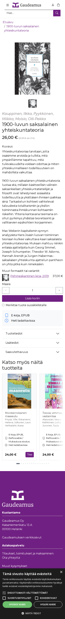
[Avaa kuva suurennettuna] (32, 68)
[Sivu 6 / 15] (29, 463)
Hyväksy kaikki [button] (17, 604)
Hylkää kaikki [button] (48, 604)
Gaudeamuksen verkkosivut (22, 537)
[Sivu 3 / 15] (23, 463)
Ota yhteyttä (11, 557)
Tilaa (29, 454)
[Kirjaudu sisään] (52, 5)
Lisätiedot (12, 342)
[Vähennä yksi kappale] (5, 290)
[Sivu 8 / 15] (33, 463)
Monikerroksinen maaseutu (16, 414)
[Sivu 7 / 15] (31, 463)
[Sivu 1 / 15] (18, 463)
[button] (32, 613)
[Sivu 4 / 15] (25, 463)
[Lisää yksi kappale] (59, 290)
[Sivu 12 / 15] (42, 463)
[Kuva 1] (32, 103)
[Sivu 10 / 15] (37, 463)
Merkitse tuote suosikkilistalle (26, 305)
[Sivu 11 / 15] (40, 463)
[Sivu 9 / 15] (35, 463)
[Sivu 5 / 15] (27, 463)
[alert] (32, 593)
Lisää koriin (32, 298)
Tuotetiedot (14, 333)
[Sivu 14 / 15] (46, 463)
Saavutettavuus (17, 352)
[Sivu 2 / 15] (21, 463)
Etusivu (8, 22)
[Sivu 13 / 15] (44, 463)
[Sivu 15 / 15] (48, 463)
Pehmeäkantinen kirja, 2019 (29, 276)
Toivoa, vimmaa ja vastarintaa (53, 414)
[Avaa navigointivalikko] (7, 5)
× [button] (61, 572)
